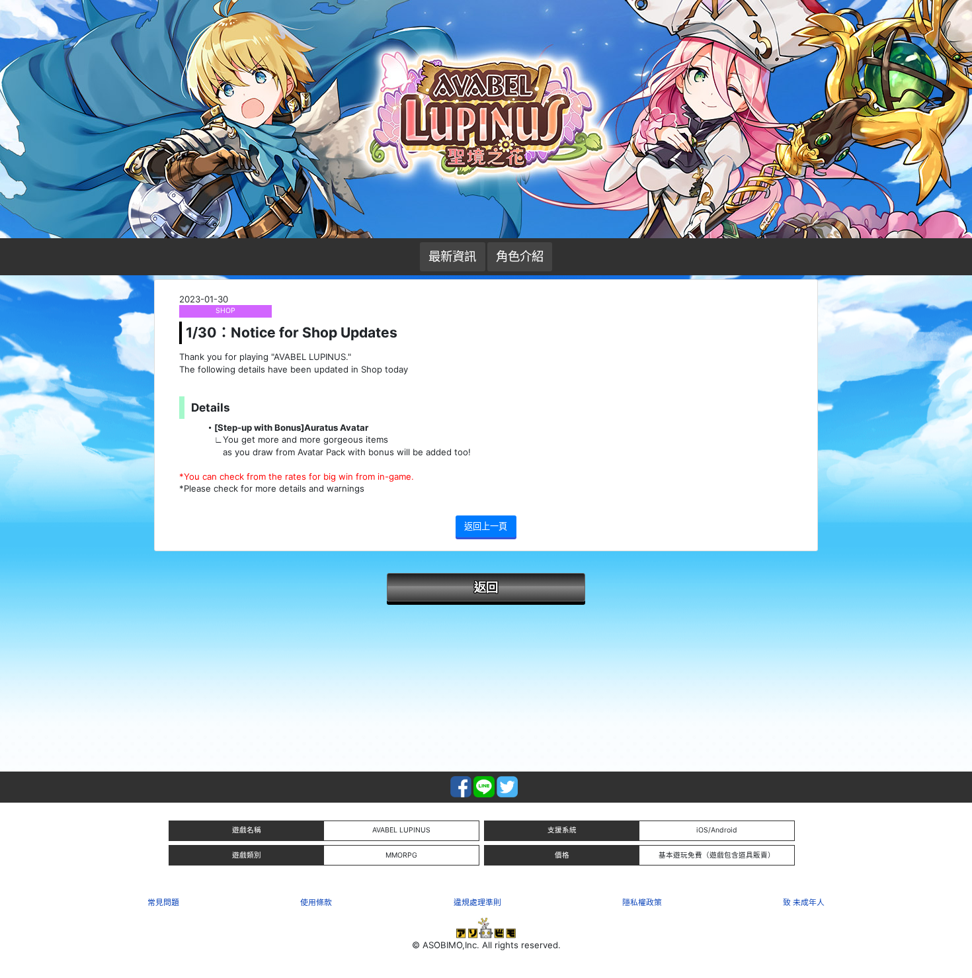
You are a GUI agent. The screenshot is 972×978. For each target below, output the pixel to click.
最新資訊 (452, 256)
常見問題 (163, 902)
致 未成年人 (804, 902)
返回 (486, 587)
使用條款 (316, 902)
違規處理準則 (477, 902)
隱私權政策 (642, 902)
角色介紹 (520, 256)
